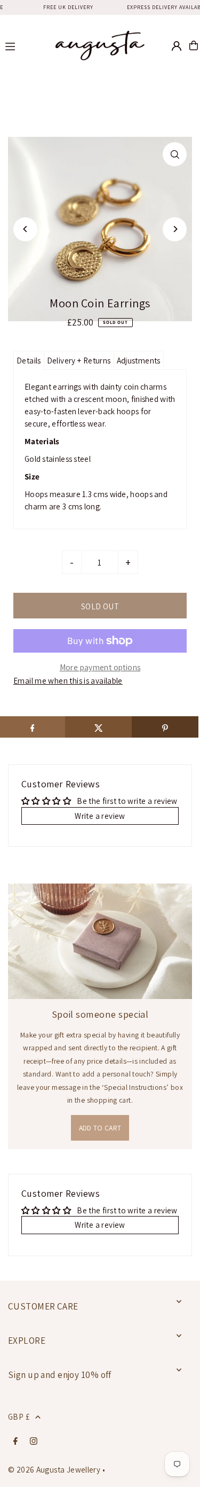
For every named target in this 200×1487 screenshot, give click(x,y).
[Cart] (193, 45)
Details (29, 360)
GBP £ (19, 1416)
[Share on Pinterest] (165, 727)
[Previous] (25, 229)
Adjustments (139, 360)
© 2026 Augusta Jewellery (54, 1469)
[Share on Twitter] (98, 727)
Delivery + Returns (79, 360)
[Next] (175, 229)
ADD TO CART (100, 1128)
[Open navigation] (22, 45)
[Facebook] (15, 1441)
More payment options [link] (100, 667)
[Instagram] (33, 1441)
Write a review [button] (100, 815)
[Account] (176, 46)
